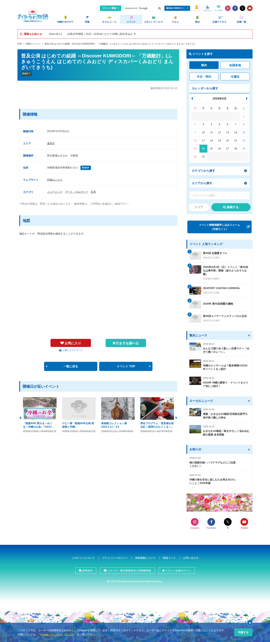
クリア (199, 207)
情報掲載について (145, 557)
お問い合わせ (191, 557)
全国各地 (235, 65)
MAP (86, 168)
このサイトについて (83, 557)
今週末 (235, 76)
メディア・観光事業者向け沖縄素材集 (129, 570)
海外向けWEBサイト (175, 8)
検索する (233, 207)
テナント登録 (109, 8)
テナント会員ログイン (178, 570)
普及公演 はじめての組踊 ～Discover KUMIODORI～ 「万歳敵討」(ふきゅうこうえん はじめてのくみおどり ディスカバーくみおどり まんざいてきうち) (120, 44)
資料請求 (87, 570)
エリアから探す (202, 183)
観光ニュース (198, 335)
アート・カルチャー (76, 191)
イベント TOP (126, 366)
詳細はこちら (54, 179)
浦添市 (51, 143)
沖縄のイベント (33, 44)
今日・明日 (204, 76)
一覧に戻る (70, 366)
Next (176, 417)
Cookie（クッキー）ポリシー (57, 634)
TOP (19, 44)
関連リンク (169, 557)
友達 (93, 191)
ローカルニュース (201, 400)
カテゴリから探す (203, 170)
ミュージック (54, 191)
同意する (243, 632)
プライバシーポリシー (115, 557)
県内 (204, 65)
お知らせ (195, 449)
